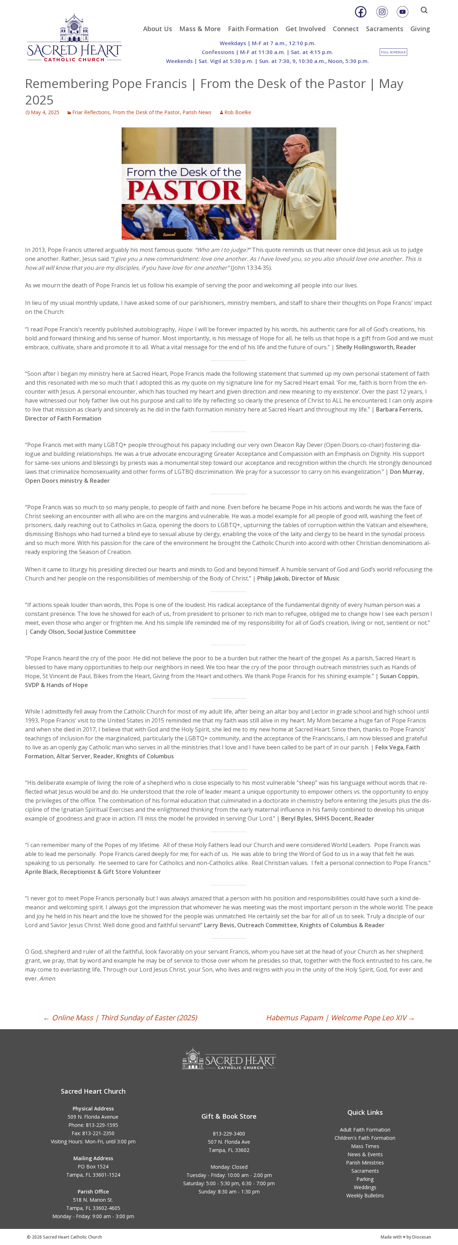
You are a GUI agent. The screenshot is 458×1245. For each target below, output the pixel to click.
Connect (346, 28)
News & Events (365, 1154)
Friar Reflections (91, 112)
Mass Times (365, 1146)
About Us (157, 28)
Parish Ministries (365, 1162)
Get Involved (306, 28)
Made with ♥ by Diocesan (406, 1237)
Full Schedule (393, 52)
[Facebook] (361, 12)
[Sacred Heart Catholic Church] (79, 34)
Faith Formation (253, 28)
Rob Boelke (237, 112)
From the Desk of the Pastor (146, 112)
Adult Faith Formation (365, 1129)
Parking (365, 1179)
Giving (420, 28)
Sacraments (384, 28)
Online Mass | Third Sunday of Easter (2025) (120, 1017)
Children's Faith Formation (365, 1137)
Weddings (365, 1187)
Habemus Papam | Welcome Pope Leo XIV (340, 1017)
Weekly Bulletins (365, 1195)
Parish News (196, 112)
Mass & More (200, 28)
